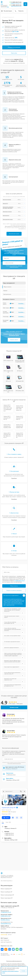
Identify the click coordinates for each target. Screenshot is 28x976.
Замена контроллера (7, 199)
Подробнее (14, 478)
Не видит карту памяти (6, 312)
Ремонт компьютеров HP (7, 895)
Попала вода (5, 316)
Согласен (23, 971)
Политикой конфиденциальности (14, 763)
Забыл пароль (6, 308)
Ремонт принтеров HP (6, 898)
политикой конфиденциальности (16, 266)
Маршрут (7, 817)
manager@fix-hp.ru (6, 923)
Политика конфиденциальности (14, 961)
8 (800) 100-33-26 (5, 916)
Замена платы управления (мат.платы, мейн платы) (8, 207)
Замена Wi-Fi (5, 203)
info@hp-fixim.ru (5, 919)
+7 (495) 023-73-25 (16, 2)
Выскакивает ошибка (5, 321)
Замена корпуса (6, 215)
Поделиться (2, 949)
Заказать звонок (14, 339)
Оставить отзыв (14, 707)
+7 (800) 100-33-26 (16, 5)
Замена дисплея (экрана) (8, 219)
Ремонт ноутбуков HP (6, 892)
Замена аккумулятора (7, 211)
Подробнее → (21, 303)
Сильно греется (4, 303)
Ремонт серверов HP (6, 888)
